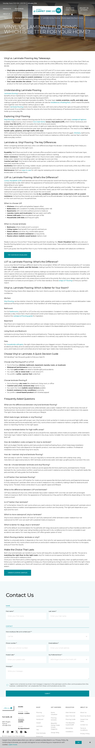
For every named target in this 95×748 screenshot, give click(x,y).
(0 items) (72, 14)
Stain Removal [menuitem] (70, 712)
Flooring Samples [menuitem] (54, 719)
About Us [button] (6, 14)
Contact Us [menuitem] (84, 725)
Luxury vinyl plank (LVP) (13, 180)
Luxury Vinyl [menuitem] (40, 716)
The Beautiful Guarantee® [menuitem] (70, 724)
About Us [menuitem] (83, 712)
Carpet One (8, 18)
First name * (10, 611)
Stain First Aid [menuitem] (70, 716)
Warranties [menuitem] (69, 728)
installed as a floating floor (61, 102)
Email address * (54, 643)
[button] (65, 15)
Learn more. (12, 744)
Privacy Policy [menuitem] (85, 733)
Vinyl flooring (9, 119)
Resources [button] (19, 9)
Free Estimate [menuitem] (41, 733)
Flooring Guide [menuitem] (70, 719)
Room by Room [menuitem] (85, 716)
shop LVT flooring (65, 280)
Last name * (52, 611)
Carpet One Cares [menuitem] (84, 720)
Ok (78, 742)
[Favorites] (68, 15)
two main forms (39, 122)
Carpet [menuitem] (38, 723)
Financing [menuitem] (39, 736)
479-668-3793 (32, 3)
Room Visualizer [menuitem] (54, 713)
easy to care (26, 170)
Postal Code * (10, 654)
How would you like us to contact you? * (19, 631)
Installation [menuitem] (69, 731)
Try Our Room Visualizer (17, 255)
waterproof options (79, 119)
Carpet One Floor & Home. (16, 736)
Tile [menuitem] (37, 730)
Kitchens (77, 133)
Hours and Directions (70, 9)
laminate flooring (16, 107)
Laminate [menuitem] (39, 726)
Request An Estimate (84, 9)
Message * (9, 666)
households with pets (15, 344)
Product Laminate (34, 18)
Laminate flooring (11, 93)
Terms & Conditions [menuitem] (84, 729)
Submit (47, 693)
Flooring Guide (20, 18)
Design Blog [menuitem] (55, 732)
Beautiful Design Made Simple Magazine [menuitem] (55, 726)
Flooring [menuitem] (39, 712)
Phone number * (11, 643)
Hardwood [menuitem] (39, 719)
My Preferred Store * (55, 654)
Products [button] (7, 9)
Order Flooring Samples (17, 572)
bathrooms (14, 311)
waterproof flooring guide (23, 316)
